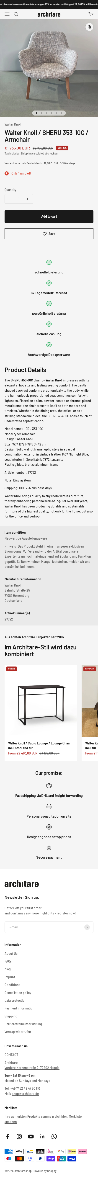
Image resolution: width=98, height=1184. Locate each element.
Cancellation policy (18, 993)
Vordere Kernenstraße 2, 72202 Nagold (32, 1068)
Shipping (11, 1016)
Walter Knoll (13, 124)
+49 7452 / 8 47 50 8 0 (25, 1088)
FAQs (8, 961)
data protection (15, 1000)
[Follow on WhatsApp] (54, 1136)
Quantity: (11, 190)
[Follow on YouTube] (31, 1136)
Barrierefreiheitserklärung (23, 1024)
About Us (11, 953)
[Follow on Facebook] (8, 1136)
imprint (10, 977)
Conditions (12, 985)
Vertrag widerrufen (18, 1032)
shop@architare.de (25, 1094)
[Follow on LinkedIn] (42, 1136)
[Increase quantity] (27, 198)
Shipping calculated (32, 153)
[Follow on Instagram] (19, 1136)
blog (8, 969)
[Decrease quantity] (10, 198)
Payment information (19, 1008)
